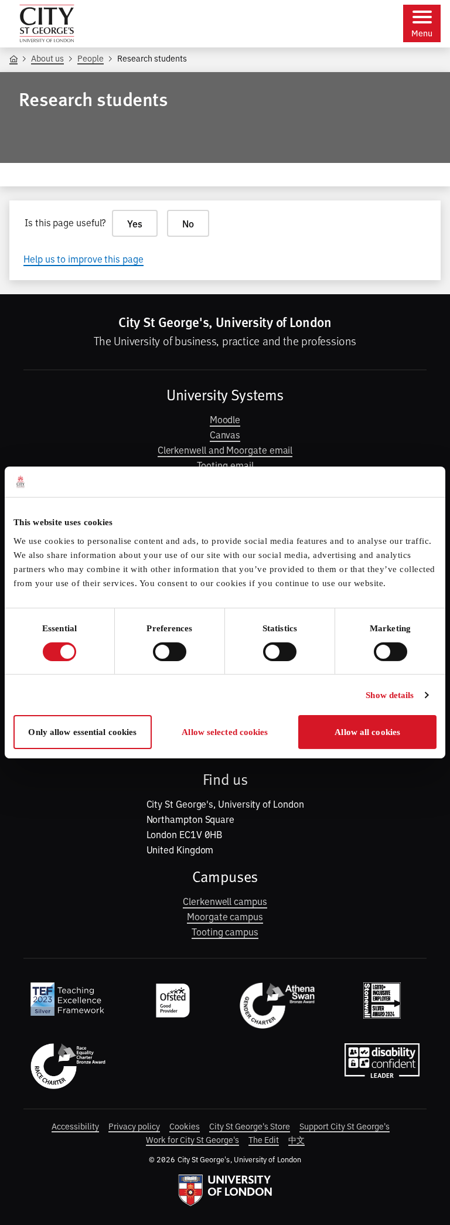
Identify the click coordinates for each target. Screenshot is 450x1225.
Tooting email (225, 464)
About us (47, 57)
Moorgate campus (225, 916)
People (90, 57)
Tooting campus (225, 931)
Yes (134, 223)
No (188, 223)
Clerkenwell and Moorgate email (225, 449)
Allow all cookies (367, 732)
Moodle (225, 419)
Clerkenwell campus (225, 900)
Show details (390, 695)
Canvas (225, 434)
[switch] (169, 651)
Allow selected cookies (225, 732)
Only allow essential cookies (82, 732)
